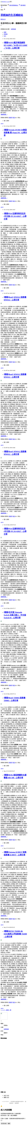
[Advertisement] (14, 1064)
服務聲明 (17, 1103)
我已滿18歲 (3, 1123)
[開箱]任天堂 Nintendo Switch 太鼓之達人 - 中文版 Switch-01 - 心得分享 (15, 615)
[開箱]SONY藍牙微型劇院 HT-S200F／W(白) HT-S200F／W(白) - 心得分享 (15, 45)
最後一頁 (8, 1010)
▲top (2, 123)
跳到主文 (3, 19)
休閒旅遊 (13, 29)
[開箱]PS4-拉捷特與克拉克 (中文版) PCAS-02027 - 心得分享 (15, 216)
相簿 (5, 32)
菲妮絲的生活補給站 (12, 15)
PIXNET (7, 1101)
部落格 (5, 34)
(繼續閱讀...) (4, 114)
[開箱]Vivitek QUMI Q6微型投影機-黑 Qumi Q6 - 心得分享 (15, 132)
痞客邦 (10, 117)
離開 (9, 1123)
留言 (14, 117)
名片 (5, 36)
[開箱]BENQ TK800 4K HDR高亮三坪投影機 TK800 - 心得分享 (15, 934)
